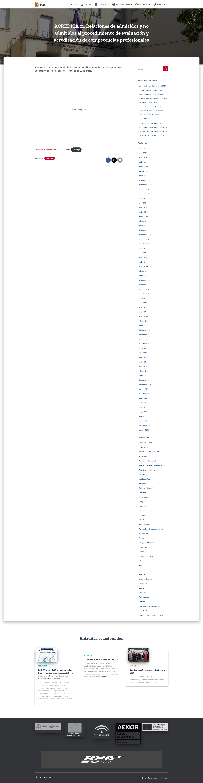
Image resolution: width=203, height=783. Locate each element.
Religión (142, 602)
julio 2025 (142, 198)
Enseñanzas (102, 4)
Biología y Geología (146, 488)
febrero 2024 (143, 271)
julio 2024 (142, 248)
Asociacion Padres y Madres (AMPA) (152, 465)
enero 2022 (143, 375)
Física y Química (145, 524)
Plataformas (143, 4)
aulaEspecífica (144, 479)
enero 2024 (143, 275)
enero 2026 (143, 176)
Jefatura (142, 574)
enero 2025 (143, 226)
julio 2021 (142, 403)
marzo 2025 (143, 216)
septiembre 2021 (145, 394)
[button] (90, 4)
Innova (141, 570)
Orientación (143, 593)
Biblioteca (142, 484)
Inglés (141, 565)
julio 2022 (142, 348)
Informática (143, 561)
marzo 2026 (143, 166)
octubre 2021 (144, 389)
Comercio (142, 493)
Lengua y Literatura (146, 579)
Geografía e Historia (146, 542)
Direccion (142, 506)
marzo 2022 (143, 366)
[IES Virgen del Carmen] (40, 4)
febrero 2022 (143, 371)
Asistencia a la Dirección (148, 461)
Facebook (36, 777)
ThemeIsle (164, 778)
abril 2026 (142, 162)
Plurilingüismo (144, 597)
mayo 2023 (143, 307)
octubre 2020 (144, 430)
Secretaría (161, 4)
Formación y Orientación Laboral (151, 529)
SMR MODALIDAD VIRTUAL (149, 606)
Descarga (76, 150)
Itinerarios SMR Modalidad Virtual (101, 659)
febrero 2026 (143, 171)
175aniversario (144, 447)
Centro (87, 4)
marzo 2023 (143, 316)
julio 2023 (142, 298)
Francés (142, 538)
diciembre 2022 (144, 330)
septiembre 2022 (145, 344)
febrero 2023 (143, 321)
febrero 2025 (143, 221)
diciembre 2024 (144, 230)
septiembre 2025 (145, 194)
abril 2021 (142, 416)
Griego (141, 552)
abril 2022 (142, 362)
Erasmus (142, 515)
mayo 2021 (143, 412)
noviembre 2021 (145, 385)
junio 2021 (143, 407)
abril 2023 (142, 312)
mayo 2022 (143, 357)
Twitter (41, 777)
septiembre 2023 (145, 294)
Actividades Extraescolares (149, 452)
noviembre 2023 (145, 285)
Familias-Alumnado (123, 4)
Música (141, 588)
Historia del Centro (146, 556)
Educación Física (145, 511)
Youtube (45, 777)
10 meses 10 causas (146, 443)
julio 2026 (142, 148)
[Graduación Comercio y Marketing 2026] (138, 655)
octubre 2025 (144, 189)
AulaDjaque (143, 474)
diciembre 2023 (144, 280)
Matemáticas (143, 583)
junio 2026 (143, 153)
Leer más (42, 701)
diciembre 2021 (144, 380)
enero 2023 (143, 325)
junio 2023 (143, 303)
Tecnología (143, 611)
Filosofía (142, 520)
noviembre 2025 (145, 185)
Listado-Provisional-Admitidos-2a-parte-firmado (52, 150)
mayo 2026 (143, 157)
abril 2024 (142, 262)
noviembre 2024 (145, 235)
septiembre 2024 (145, 244)
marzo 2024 (143, 266)
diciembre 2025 (144, 180)
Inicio (75, 4)
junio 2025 (143, 203)
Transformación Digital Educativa (151, 615)
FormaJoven (143, 533)
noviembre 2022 (145, 335)
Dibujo (141, 502)
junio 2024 (143, 253)
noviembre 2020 (145, 425)
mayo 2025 (143, 207)
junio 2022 (143, 353)
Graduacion (143, 547)
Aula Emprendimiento (147, 470)
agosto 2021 (143, 398)
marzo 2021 (143, 421)
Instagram (50, 777)
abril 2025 (142, 212)
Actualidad (49, 158)
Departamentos (144, 497)
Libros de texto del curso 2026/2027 (152, 86)
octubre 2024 (144, 239)
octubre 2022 (144, 339)
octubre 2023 (144, 289)
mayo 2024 (143, 257)
